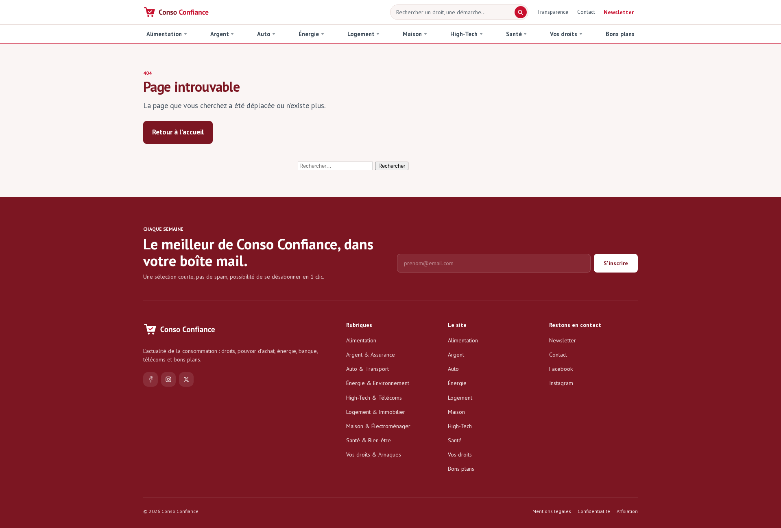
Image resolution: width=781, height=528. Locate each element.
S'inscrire (616, 263)
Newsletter (619, 12)
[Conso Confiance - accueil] (176, 12)
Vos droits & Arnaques (373, 454)
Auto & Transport (367, 368)
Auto (263, 34)
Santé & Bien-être (368, 440)
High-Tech (464, 34)
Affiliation (627, 511)
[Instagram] (168, 379)
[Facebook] (150, 379)
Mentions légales (551, 511)
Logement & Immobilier (375, 411)
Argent (219, 34)
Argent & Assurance (370, 354)
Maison (412, 34)
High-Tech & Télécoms (374, 397)
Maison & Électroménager (378, 426)
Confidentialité (594, 511)
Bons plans (620, 34)
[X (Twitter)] (186, 379)
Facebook (561, 368)
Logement (361, 34)
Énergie (309, 34)
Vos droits (563, 34)
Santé (514, 34)
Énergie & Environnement (377, 383)
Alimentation (164, 34)
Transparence (552, 11)
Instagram (561, 383)
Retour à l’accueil (178, 132)
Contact (586, 11)
